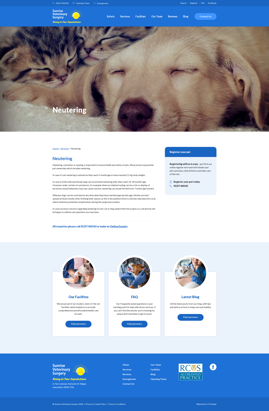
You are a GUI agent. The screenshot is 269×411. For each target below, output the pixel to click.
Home (56, 148)
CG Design (211, 404)
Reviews (173, 16)
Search (183, 3)
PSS (203, 3)
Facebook (212, 3)
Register (194, 3)
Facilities (140, 16)
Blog (185, 16)
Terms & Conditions (117, 404)
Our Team (156, 16)
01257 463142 (62, 3)
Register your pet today (187, 181)
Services (125, 16)
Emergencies (102, 3)
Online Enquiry (119, 226)
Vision (126, 364)
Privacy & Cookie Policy (95, 404)
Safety (111, 16)
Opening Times (83, 3)
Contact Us (205, 16)
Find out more (78, 323)
